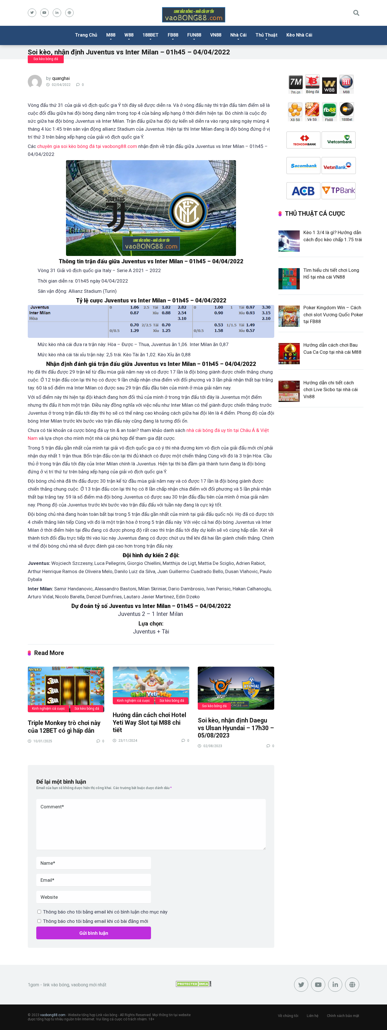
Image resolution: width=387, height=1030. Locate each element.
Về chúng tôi (288, 1016)
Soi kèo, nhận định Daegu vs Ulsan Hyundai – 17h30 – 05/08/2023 (236, 728)
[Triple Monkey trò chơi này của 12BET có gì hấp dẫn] (66, 689)
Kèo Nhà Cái (299, 35)
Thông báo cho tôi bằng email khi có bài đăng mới (95, 921)
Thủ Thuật (266, 35)
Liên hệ (312, 1016)
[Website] (69, 13)
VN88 (215, 35)
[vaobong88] (193, 14)
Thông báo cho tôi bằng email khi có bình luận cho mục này (105, 912)
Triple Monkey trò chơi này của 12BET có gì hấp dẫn (64, 726)
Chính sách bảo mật (343, 1016)
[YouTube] (44, 13)
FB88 (173, 35)
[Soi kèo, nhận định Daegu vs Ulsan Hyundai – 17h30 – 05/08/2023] (236, 688)
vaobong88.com (52, 1015)
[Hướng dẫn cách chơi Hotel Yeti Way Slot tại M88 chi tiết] (151, 685)
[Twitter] (32, 13)
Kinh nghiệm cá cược (48, 709)
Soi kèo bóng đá (45, 59)
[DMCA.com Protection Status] (193, 985)
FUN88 (194, 35)
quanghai (61, 78)
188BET (151, 35)
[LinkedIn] (57, 13)
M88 (110, 35)
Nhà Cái (238, 35)
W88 (128, 35)
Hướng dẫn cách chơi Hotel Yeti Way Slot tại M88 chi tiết (149, 722)
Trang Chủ (86, 35)
